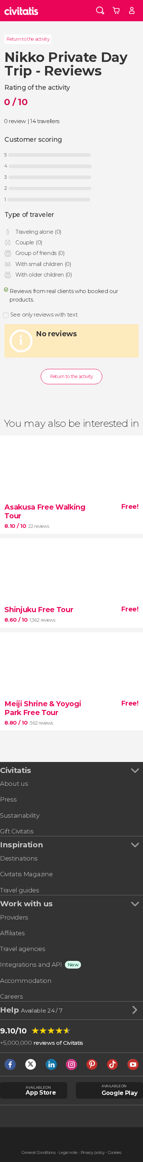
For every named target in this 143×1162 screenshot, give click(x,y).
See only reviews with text (44, 314)
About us (14, 783)
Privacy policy (93, 1152)
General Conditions (38, 1152)
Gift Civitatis (17, 831)
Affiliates (12, 933)
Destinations (19, 858)
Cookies (114, 1152)
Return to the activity (28, 39)
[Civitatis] (21, 10)
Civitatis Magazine (26, 874)
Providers (14, 917)
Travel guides (19, 890)
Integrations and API (31, 964)
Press (8, 799)
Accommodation (26, 980)
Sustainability (20, 815)
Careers (11, 996)
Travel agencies (22, 948)
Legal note (68, 1152)
